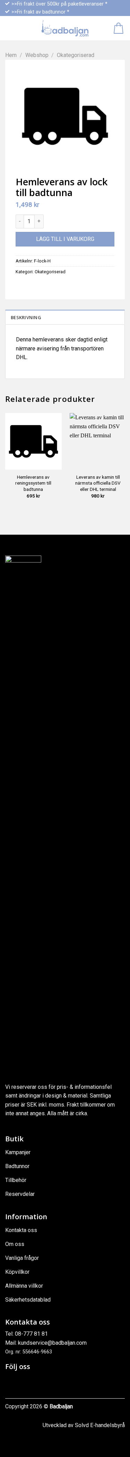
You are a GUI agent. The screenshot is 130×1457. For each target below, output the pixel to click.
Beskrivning (26, 317)
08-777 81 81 (31, 1333)
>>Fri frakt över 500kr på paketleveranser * (59, 4)
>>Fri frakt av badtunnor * (40, 12)
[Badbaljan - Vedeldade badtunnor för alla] (65, 28)
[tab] (65, 317)
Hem (11, 55)
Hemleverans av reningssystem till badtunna (33, 483)
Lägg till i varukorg (65, 239)
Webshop (37, 55)
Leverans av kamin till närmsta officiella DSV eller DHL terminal (98, 483)
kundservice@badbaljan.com (52, 1342)
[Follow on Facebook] (11, 1381)
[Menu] (9, 28)
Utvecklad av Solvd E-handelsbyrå (84, 1425)
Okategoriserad (75, 55)
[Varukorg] (119, 28)
